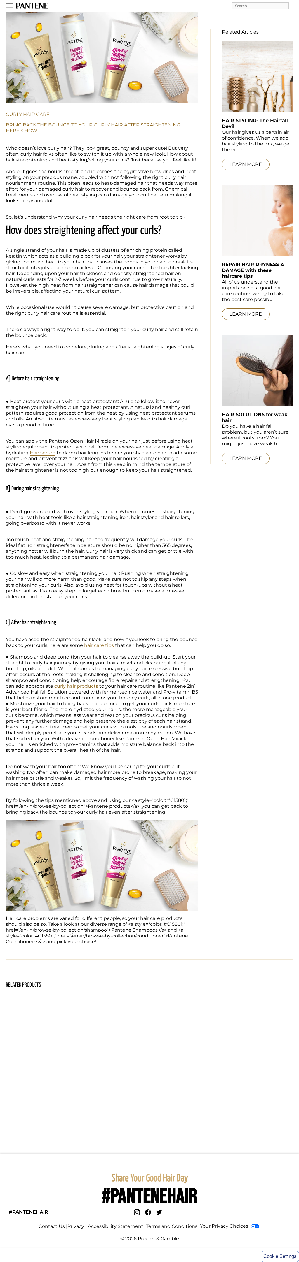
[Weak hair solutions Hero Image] (257, 370)
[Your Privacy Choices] (255, 1226)
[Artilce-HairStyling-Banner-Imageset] (257, 76)
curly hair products (76, 686)
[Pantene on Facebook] (148, 1212)
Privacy (76, 1226)
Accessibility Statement (115, 1226)
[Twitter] (159, 1212)
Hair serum (42, 452)
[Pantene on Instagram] (137, 1212)
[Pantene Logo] (32, 6)
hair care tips (99, 645)
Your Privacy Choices (224, 1226)
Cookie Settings (279, 1256)
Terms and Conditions (171, 1226)
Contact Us (52, 1226)
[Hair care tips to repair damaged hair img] (257, 220)
